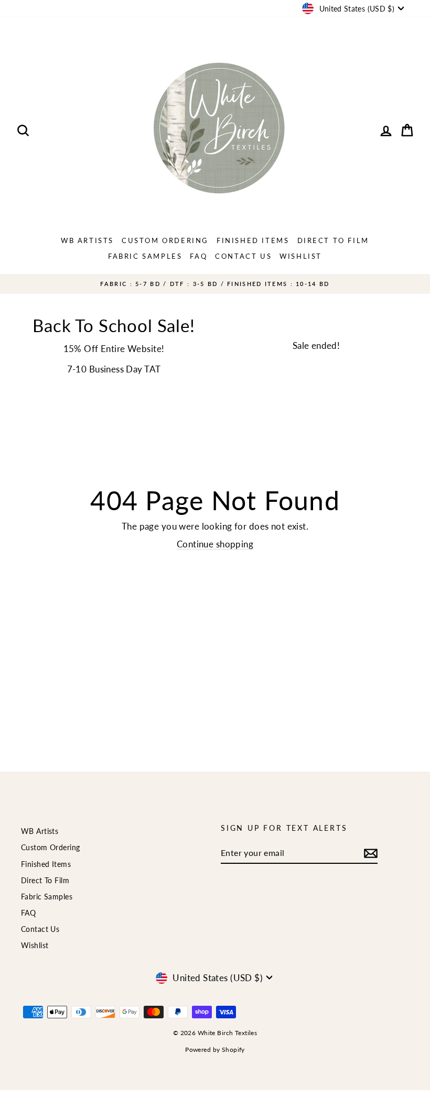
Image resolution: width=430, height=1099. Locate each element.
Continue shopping (215, 544)
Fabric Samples (145, 256)
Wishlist (301, 256)
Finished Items (253, 240)
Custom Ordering (165, 240)
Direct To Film (333, 240)
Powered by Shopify (215, 1049)
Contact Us (243, 256)
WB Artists (87, 240)
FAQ (198, 256)
